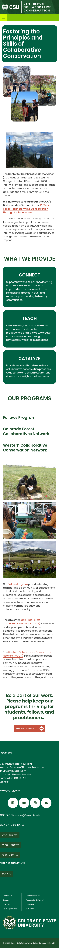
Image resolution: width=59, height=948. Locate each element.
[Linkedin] (13, 803)
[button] (29, 728)
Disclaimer (30, 904)
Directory (6, 904)
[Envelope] (46, 803)
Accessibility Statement (35, 900)
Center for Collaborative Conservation (37, 7)
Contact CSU (8, 896)
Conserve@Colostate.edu (26, 815)
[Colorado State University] (10, 7)
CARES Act (30, 909)
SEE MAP (4, 781)
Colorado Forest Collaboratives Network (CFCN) (21, 621)
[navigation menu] (3, 17)
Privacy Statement (33, 896)
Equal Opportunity (10, 909)
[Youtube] (24, 803)
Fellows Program (18, 584)
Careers (6, 900)
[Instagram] (35, 803)
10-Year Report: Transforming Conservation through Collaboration (26, 209)
